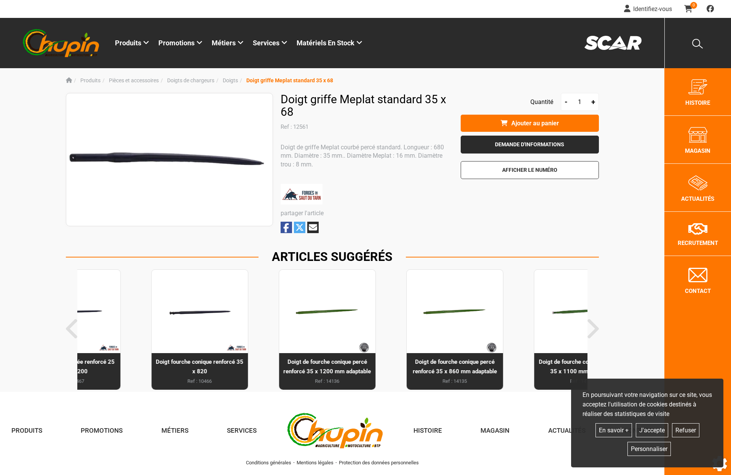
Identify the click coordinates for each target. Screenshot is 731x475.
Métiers (174, 430)
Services (242, 430)
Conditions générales (268, 462)
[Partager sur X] (299, 227)
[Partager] (313, 227)
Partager (286, 227)
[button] (289, 80)
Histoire (427, 430)
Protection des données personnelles (379, 462)
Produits (128, 43)
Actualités (567, 430)
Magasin (494, 430)
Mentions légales (315, 462)
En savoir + (614, 430)
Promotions (176, 43)
